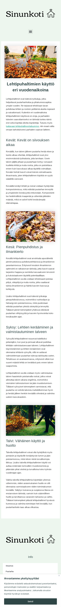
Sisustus (9, 566)
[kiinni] (59, 575)
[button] (30, 31)
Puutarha (9, 571)
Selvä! (30, 601)
